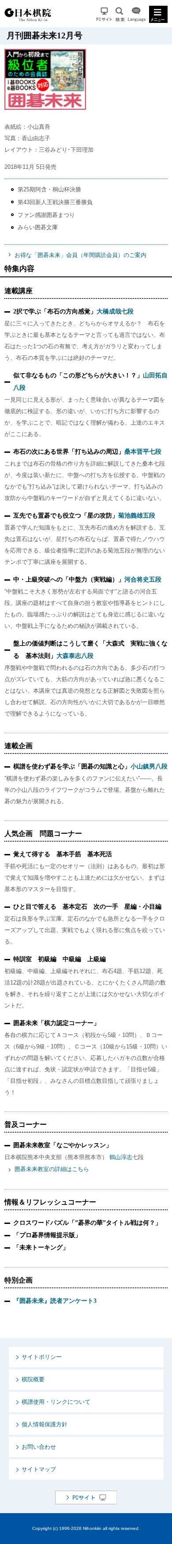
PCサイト (104, 14)
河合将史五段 (142, 579)
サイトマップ (39, 1469)
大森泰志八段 (74, 656)
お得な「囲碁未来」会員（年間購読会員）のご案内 (80, 255)
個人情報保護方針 (44, 1424)
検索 (120, 14)
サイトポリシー (42, 1357)
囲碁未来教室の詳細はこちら (52, 1169)
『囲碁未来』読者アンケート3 (55, 1301)
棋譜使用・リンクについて (56, 1402)
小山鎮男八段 (149, 766)
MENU (158, 14)
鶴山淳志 (120, 1157)
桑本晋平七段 (142, 451)
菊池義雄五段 (136, 515)
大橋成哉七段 (115, 311)
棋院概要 (33, 1379)
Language (137, 14)
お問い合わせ (39, 1446)
